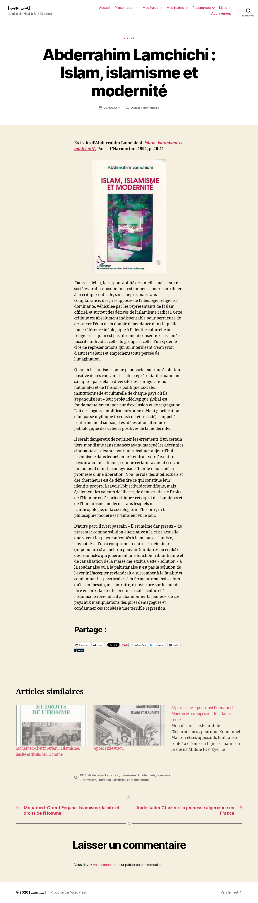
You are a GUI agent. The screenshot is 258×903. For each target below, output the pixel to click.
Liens (223, 8)
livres (129, 38)
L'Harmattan (88, 780)
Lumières (118, 780)
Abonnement (221, 13)
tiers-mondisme (138, 780)
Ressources (201, 8)
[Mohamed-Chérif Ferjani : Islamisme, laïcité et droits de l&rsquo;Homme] (51, 725)
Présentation (124, 8)
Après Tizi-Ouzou (108, 748)
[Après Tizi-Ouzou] (129, 725)
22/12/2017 (112, 108)
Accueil (104, 8)
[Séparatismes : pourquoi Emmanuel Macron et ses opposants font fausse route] (206, 731)
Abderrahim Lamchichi (103, 775)
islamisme (163, 775)
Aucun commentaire (145, 108)
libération (104, 780)
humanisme (129, 775)
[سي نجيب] (19, 7)
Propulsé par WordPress (68, 892)
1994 (83, 775)
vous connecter (105, 865)
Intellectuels (146, 775)
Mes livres (150, 8)
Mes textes (175, 8)
